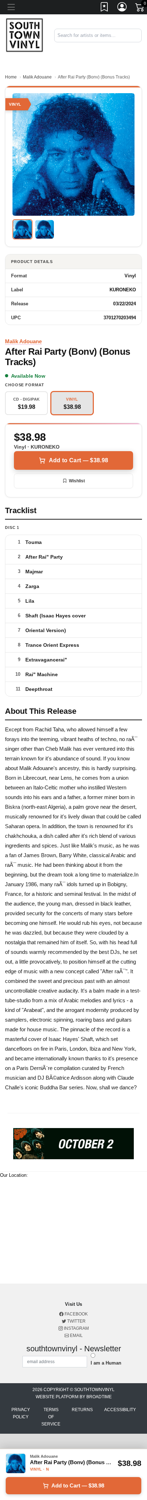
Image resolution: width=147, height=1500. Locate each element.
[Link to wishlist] (105, 8)
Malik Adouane (37, 77)
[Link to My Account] (122, 8)
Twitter (76, 1321)
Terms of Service (50, 1417)
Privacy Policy (20, 1413)
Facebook (76, 1314)
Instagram (76, 1328)
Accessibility (120, 1409)
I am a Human (106, 1363)
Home (11, 77)
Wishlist (77, 480)
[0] (140, 8)
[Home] (24, 35)
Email (76, 1335)
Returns (82, 1409)
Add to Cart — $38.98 (78, 460)
